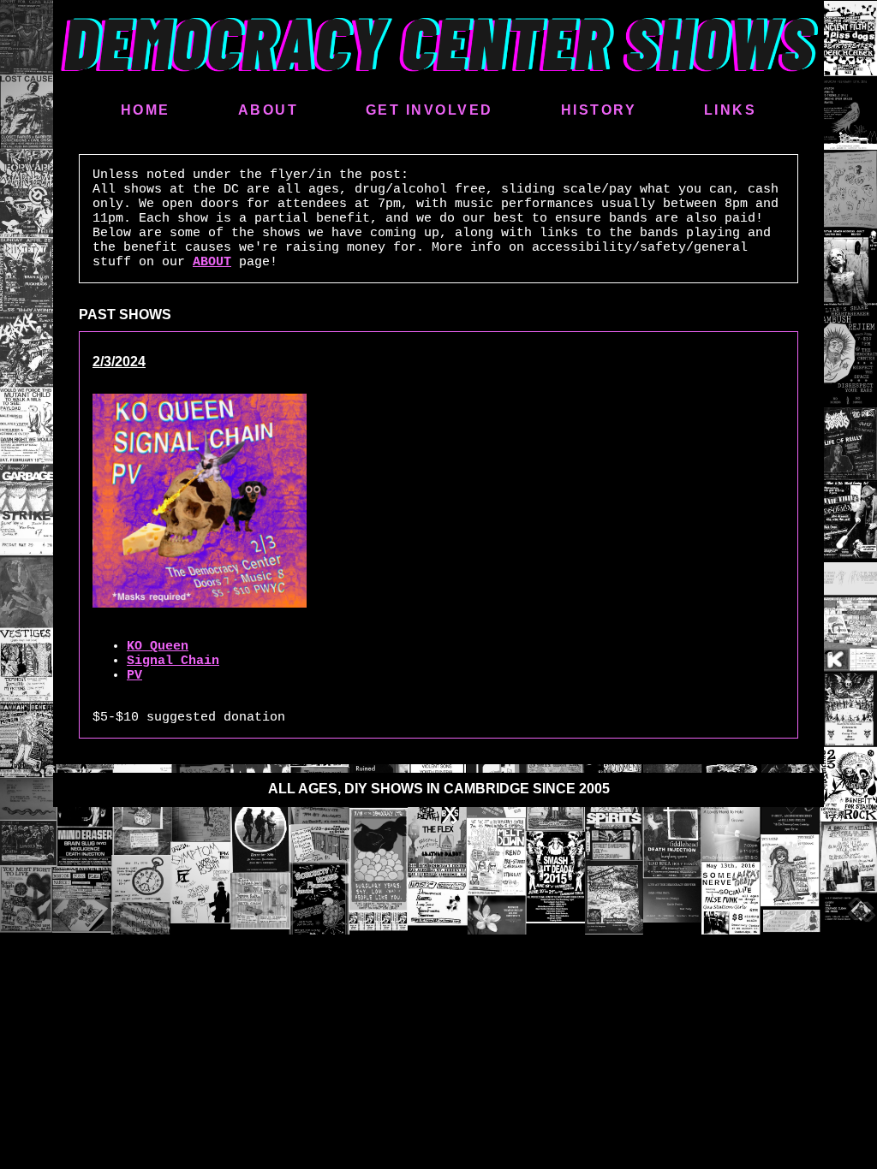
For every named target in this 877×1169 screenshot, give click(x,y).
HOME (145, 110)
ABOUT (268, 110)
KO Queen (157, 646)
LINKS (730, 110)
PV (134, 675)
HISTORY (599, 110)
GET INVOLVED (429, 110)
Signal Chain (173, 661)
